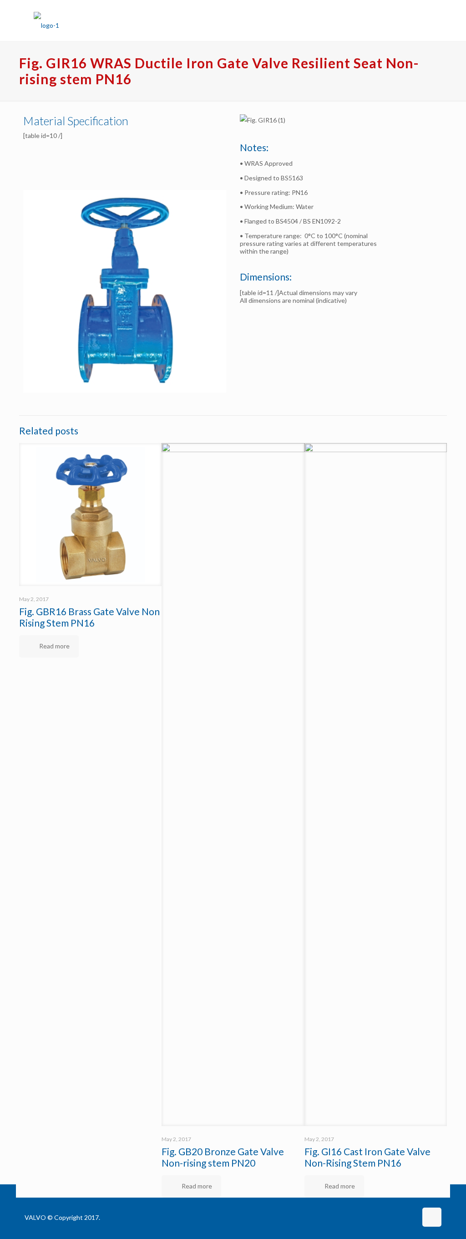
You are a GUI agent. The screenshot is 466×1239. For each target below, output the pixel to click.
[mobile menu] (427, 20)
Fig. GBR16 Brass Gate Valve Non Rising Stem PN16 (89, 617)
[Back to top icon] (431, 1217)
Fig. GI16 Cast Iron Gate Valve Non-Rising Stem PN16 (367, 1157)
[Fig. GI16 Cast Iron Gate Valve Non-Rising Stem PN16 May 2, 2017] (8, 1202)
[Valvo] (46, 20)
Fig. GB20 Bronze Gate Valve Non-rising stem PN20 (223, 1157)
